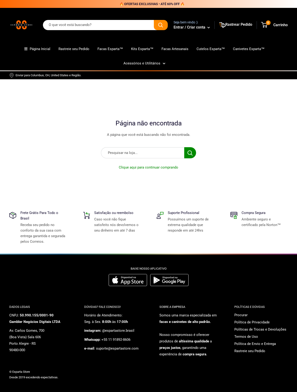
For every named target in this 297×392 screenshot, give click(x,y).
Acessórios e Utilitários (141, 63)
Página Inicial (40, 49)
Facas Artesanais (174, 49)
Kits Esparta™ (142, 49)
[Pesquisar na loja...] (190, 152)
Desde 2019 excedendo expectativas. (33, 377)
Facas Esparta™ (110, 49)
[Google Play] (169, 285)
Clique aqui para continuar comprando (148, 167)
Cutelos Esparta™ (211, 49)
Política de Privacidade (252, 322)
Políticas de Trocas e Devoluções (260, 329)
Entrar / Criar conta (190, 27)
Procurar (241, 315)
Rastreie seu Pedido (73, 49)
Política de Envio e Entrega (255, 344)
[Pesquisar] (161, 25)
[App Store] (128, 285)
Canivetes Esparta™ (249, 49)
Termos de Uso (246, 337)
